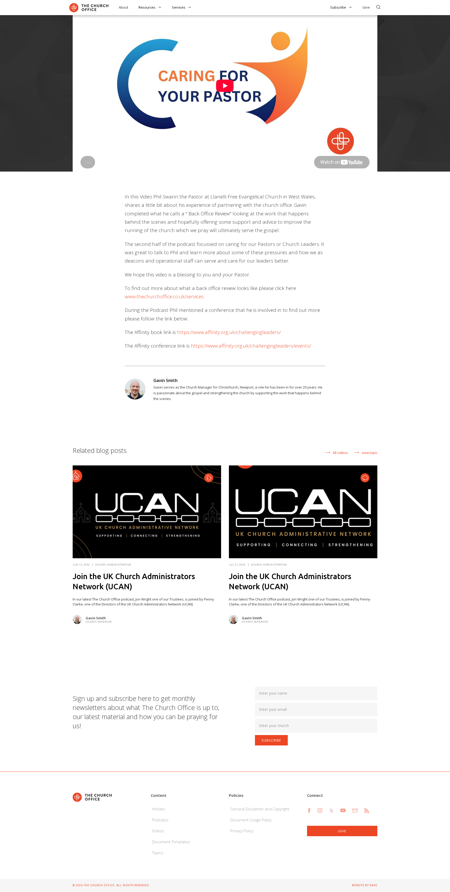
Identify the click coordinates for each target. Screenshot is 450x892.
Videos (158, 830)
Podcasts (160, 819)
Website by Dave (364, 885)
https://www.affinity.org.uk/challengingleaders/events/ (251, 345)
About (123, 7)
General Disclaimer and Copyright (259, 808)
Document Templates (171, 841)
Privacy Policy (241, 830)
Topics (157, 852)
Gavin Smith (165, 380)
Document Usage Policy (251, 819)
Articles (158, 808)
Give (366, 7)
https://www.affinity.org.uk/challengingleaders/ (229, 332)
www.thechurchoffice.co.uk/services (164, 296)
